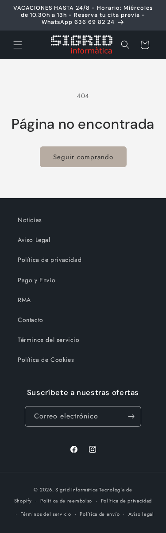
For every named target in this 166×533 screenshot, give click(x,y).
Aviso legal (141, 514)
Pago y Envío (36, 280)
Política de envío (100, 514)
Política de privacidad (49, 259)
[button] (17, 44)
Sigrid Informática (76, 489)
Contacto (30, 319)
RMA (24, 299)
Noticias (30, 219)
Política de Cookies (46, 359)
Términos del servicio (49, 339)
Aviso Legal (34, 239)
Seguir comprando (83, 157)
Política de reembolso (66, 500)
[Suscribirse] (131, 416)
